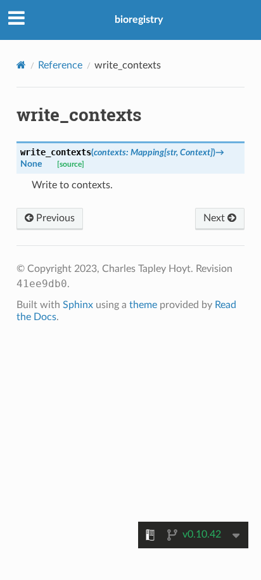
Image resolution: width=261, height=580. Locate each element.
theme (143, 305)
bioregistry (139, 20)
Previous (54, 218)
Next (215, 218)
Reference (60, 65)
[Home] (21, 65)
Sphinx (78, 305)
